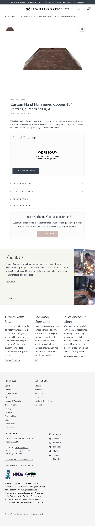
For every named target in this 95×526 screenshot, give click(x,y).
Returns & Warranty (13, 401)
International (10, 424)
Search (7, 386)
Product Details (19, 199)
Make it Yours (47, 234)
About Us (9, 412)
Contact (8, 389)
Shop (13, 16)
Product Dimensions (21, 183)
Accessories (39, 405)
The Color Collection (43, 401)
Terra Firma (39, 393)
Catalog (8, 408)
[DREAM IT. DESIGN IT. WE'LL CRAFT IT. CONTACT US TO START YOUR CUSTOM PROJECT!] (47, 2)
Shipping (13, 113)
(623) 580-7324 (15, 454)
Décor (37, 397)
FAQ (7, 397)
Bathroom (39, 389)
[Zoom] (82, 29)
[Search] (79, 9)
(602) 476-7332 (21, 447)
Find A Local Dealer (26, 171)
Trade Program (11, 405)
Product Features (20, 205)
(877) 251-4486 (23, 450)
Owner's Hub (10, 416)
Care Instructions (12, 393)
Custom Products (24, 16)
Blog (7, 420)
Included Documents (21, 191)
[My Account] (83, 9)
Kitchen (38, 386)
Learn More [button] (10, 281)
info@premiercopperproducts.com (19, 459)
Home (7, 16)
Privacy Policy (10, 427)
